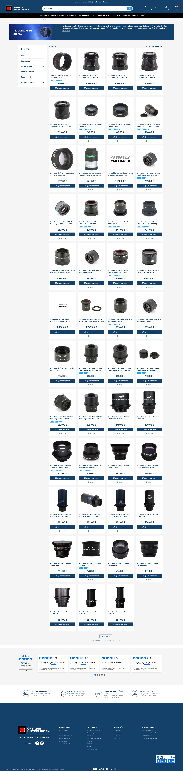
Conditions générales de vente (151, 733)
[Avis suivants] (163, 663)
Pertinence (157, 46)
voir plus (53, 664)
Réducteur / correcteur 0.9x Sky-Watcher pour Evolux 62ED (148, 369)
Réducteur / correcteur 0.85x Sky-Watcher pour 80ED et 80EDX (149, 174)
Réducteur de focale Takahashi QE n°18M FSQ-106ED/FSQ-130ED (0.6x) (91, 320)
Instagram (117, 738)
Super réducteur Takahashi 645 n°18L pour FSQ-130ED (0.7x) (61, 320)
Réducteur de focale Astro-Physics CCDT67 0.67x (62, 369)
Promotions (117, 733)
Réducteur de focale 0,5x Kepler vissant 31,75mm (90, 125)
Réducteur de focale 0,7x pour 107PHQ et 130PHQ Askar (60, 466)
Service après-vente (65, 744)
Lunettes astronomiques (93, 738)
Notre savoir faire (64, 733)
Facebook (117, 736)
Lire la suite (66, 31)
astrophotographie (121, 26)
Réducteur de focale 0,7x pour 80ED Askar (89, 613)
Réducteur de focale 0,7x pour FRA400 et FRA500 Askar (147, 466)
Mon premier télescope (93, 730)
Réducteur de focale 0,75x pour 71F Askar (90, 564)
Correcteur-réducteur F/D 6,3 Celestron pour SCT (60, 76)
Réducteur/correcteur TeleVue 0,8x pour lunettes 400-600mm (90, 174)
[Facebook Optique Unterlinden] (37, 743)
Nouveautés (118, 730)
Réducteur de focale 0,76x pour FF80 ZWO (148, 418)
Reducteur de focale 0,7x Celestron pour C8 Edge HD (146, 76)
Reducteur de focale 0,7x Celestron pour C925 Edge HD (60, 125)
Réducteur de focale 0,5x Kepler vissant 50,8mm (119, 125)
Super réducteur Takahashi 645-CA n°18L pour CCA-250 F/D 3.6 (120, 174)
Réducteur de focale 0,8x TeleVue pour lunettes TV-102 (62, 174)
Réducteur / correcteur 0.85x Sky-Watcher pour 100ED (91, 271)
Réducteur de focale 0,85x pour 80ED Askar (119, 613)
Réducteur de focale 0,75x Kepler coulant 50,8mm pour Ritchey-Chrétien (149, 125)
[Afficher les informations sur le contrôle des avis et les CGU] (33, 666)
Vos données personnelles (150, 738)
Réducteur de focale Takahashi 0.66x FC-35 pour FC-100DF (119, 271)
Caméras (89, 744)
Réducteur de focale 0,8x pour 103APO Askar (60, 564)
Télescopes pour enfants (93, 733)
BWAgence (32, 769)
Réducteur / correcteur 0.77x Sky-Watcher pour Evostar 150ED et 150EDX (91, 418)
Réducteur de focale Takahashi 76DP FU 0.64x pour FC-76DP (119, 515)
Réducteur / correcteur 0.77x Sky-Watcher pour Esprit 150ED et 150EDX (120, 369)
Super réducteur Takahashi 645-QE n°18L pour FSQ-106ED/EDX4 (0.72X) (62, 271)
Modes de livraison (64, 738)
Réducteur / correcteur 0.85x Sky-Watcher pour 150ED (149, 320)
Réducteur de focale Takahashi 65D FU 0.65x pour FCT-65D (90, 515)
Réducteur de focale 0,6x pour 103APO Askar (147, 515)
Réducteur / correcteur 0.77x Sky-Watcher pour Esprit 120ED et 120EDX (91, 369)
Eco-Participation (147, 736)
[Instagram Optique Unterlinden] (42, 743)
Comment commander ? (66, 736)
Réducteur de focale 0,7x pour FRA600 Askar (118, 564)
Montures (89, 741)
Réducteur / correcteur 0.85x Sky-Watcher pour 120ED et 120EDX (62, 223)
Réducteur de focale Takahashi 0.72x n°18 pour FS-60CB (90, 223)
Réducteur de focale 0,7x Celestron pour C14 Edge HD (89, 76)
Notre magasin (63, 730)
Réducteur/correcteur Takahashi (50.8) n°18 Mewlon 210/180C (119, 223)
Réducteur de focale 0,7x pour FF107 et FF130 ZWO (118, 418)
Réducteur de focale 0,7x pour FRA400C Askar (147, 564)
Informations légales (148, 730)
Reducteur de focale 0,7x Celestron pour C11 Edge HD (118, 76)
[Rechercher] (129, 8)
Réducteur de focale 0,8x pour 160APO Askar (60, 613)
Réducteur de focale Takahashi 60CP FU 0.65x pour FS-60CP (61, 515)
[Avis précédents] (36, 663)
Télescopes (89, 736)
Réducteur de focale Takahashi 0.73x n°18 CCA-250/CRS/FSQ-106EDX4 (148, 223)
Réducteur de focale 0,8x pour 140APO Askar (118, 466)
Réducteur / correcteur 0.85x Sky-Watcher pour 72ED (120, 320)
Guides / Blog (63, 741)
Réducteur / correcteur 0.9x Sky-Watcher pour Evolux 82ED (61, 418)
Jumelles (89, 746)
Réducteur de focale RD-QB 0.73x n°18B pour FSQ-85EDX (90, 466)
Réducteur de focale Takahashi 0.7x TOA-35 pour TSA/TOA (148, 271)
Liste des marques (91, 749)
